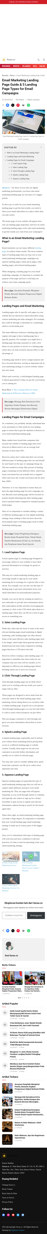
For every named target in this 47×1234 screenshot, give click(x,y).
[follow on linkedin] (22, 1215)
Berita (16, 66)
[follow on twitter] (18, 1215)
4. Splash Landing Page (19, 175)
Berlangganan (36, 915)
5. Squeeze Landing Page (20, 179)
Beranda (6, 66)
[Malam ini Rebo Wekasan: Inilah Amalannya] (7, 1130)
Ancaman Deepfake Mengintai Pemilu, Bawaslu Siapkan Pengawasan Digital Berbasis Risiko (23, 294)
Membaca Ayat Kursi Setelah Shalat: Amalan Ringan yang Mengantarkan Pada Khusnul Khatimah (27, 1066)
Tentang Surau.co (8, 1185)
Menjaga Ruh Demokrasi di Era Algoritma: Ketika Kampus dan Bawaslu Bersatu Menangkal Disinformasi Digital (22, 405)
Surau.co (6, 188)
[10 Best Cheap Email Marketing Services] (11, 856)
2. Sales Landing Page (19, 167)
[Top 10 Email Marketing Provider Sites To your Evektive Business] (31, 856)
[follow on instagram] (8, 1215)
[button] (39, 60)
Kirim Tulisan (7, 1189)
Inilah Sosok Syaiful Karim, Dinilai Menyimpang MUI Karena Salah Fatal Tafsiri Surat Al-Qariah (25, 1013)
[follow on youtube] (13, 1215)
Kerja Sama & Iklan (9, 1193)
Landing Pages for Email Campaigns (20, 160)
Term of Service (8, 1198)
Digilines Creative (17, 1230)
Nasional (12, 982)
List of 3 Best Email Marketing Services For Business (10, 888)
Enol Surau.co (11, 955)
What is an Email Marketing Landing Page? (23, 153)
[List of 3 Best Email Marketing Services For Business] (11, 879)
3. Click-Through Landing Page (22, 171)
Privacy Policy (7, 1202)
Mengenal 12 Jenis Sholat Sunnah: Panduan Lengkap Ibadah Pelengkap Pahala (25, 1054)
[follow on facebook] (3, 1215)
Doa (35, 66)
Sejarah (26, 66)
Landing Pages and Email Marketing (20, 157)
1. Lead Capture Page (19, 163)
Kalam (43, 66)
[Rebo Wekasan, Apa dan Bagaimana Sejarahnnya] (7, 1143)
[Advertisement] (23, 30)
